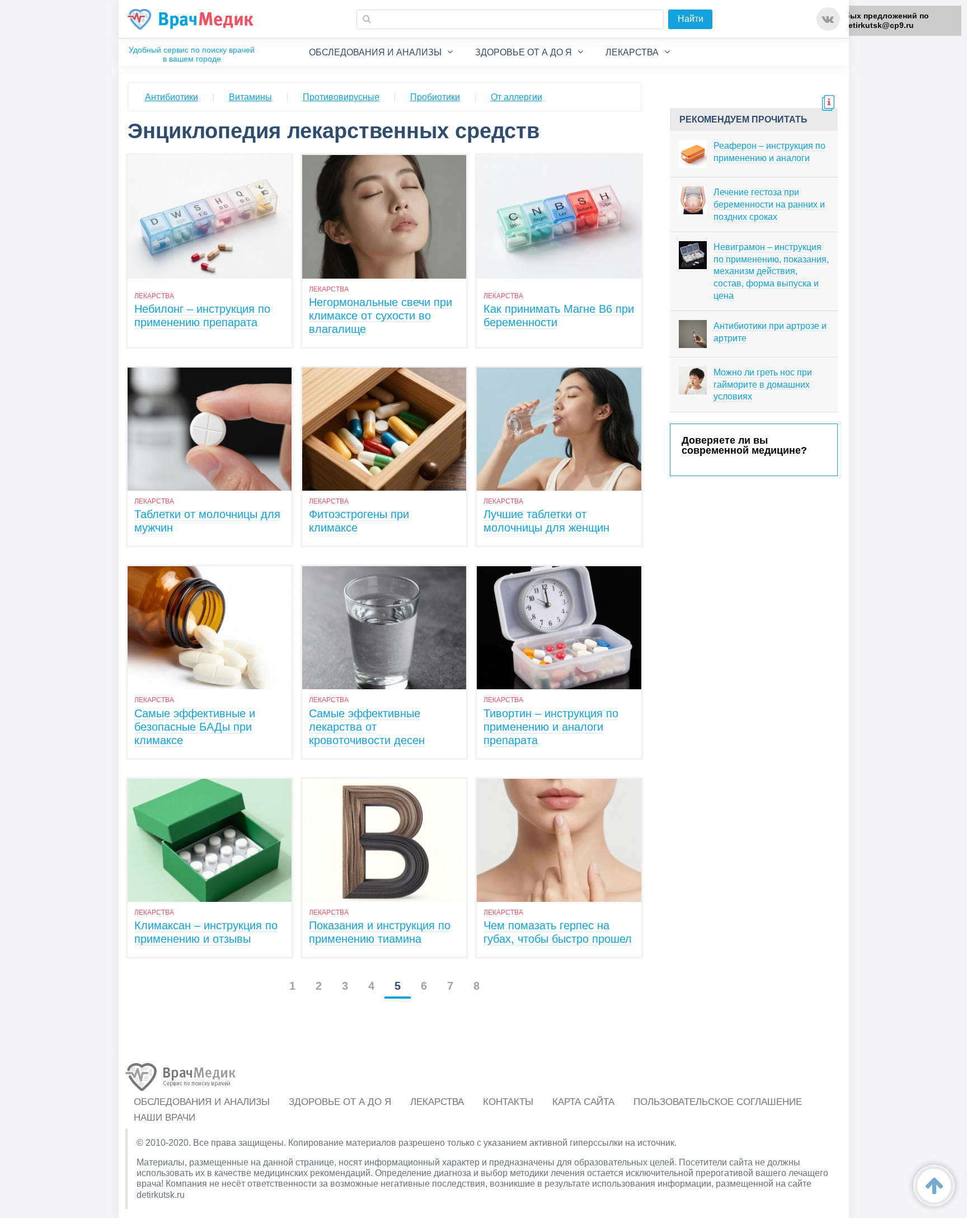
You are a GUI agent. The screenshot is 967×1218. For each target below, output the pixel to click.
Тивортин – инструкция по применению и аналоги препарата (551, 726)
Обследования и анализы (375, 52)
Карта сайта (583, 1102)
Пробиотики (435, 97)
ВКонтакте (828, 19)
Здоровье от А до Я (523, 52)
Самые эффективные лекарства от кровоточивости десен (367, 726)
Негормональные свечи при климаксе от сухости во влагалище (380, 315)
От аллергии (516, 97)
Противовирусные (341, 97)
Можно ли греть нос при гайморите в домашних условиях (762, 384)
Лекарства (632, 52)
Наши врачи (164, 1117)
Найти (690, 18)
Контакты (508, 1102)
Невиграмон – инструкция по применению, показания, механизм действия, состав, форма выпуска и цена (771, 271)
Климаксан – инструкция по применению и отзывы (206, 932)
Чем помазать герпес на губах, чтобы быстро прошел (558, 932)
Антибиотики (171, 97)
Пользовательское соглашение (717, 1102)
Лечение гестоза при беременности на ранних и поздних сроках (769, 204)
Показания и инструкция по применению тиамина (379, 932)
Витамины (250, 97)
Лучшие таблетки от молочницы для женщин (546, 521)
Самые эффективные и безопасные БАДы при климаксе (194, 726)
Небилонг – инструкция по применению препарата (202, 315)
